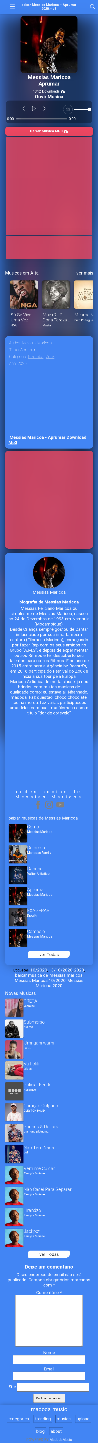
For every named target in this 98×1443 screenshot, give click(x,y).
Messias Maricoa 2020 (59, 983)
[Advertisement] (49, 186)
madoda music (49, 1409)
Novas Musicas (20, 993)
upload (83, 1418)
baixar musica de (31, 975)
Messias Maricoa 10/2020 (40, 980)
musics (64, 1418)
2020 (79, 970)
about (56, 1431)
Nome (49, 1352)
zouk (50, 356)
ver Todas (49, 954)
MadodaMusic (60, 1440)
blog (40, 1431)
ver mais (84, 273)
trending (43, 1418)
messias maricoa (66, 975)
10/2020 (38, 970)
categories (18, 1418)
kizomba (36, 356)
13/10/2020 (60, 970)
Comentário (49, 1292)
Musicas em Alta (22, 273)
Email (49, 1369)
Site (12, 1386)
